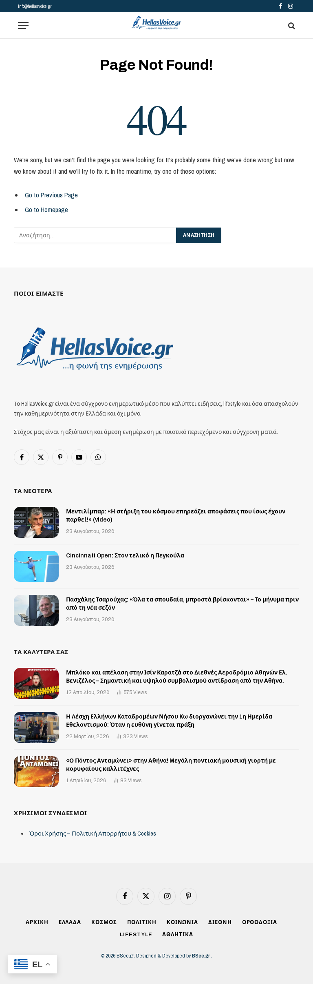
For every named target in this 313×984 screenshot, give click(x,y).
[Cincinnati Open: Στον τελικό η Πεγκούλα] (36, 566)
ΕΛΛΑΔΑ (70, 922)
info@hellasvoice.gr (34, 6)
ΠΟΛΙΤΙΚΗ (141, 922)
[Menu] (23, 25)
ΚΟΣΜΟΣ (104, 922)
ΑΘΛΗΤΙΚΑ (177, 935)
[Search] (291, 25)
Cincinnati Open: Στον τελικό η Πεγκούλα (125, 556)
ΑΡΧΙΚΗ (37, 922)
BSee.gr (201, 955)
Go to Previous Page (51, 194)
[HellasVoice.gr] (156, 23)
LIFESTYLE (136, 935)
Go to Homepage (46, 209)
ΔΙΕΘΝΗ (219, 922)
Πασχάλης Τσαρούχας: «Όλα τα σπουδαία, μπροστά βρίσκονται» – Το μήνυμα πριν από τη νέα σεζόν (182, 604)
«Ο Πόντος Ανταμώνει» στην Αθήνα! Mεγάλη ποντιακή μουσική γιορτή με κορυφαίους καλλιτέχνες (171, 765)
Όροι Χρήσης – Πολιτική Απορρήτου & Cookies (92, 833)
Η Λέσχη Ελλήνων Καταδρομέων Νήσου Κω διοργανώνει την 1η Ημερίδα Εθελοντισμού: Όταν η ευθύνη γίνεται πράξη (169, 721)
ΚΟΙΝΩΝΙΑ (182, 922)
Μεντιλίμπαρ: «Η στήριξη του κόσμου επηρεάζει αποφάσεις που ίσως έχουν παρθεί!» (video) (175, 516)
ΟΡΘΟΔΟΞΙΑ (259, 922)
